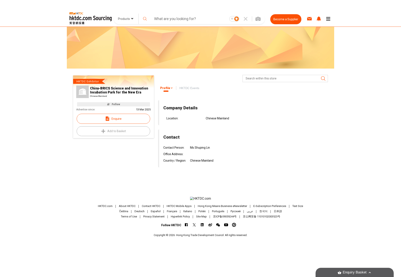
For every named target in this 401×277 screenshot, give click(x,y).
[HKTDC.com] (200, 198)
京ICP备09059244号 (225, 216)
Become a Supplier (285, 19)
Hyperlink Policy (180, 216)
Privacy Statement (154, 216)
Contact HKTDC (151, 206)
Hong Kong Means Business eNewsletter (222, 206)
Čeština (123, 211)
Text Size (297, 206)
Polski (202, 211)
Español (156, 211)
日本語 (278, 211)
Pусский (236, 211)
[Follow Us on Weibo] (210, 225)
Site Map (201, 216)
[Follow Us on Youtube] (226, 225)
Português (218, 211)
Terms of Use (129, 216)
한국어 (263, 211)
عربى (250, 211)
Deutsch (140, 211)
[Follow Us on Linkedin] (202, 225)
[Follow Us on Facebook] (186, 225)
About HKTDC (127, 206)
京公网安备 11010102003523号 (261, 216)
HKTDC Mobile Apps (179, 206)
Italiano (187, 211)
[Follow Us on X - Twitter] (194, 225)
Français (172, 211)
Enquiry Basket (355, 272)
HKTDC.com (105, 206)
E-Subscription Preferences (269, 206)
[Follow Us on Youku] (234, 225)
